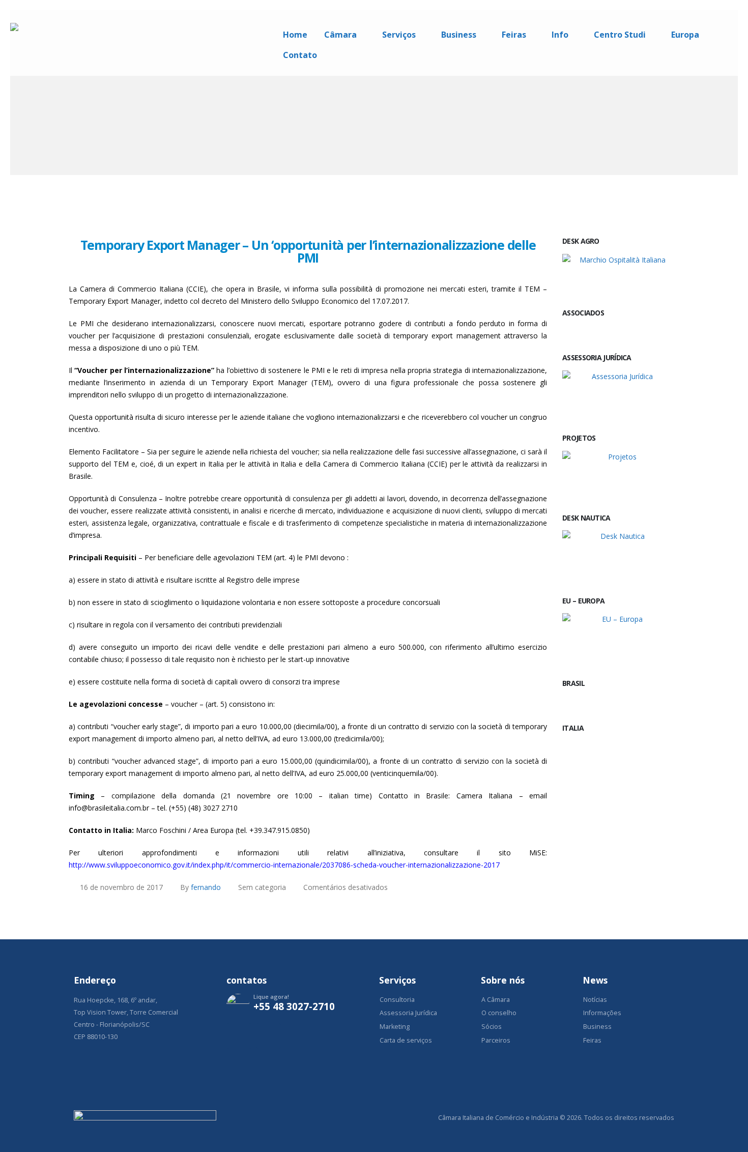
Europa (685, 34)
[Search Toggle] (733, 14)
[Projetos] (618, 474)
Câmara (340, 34)
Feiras (514, 34)
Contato (300, 55)
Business (458, 34)
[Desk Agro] (618, 273)
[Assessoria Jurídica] (618, 394)
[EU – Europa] (618, 638)
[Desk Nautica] (618, 555)
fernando (206, 887)
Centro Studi (620, 34)
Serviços (399, 34)
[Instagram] (239, 1036)
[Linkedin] (268, 1036)
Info (560, 34)
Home (295, 34)
